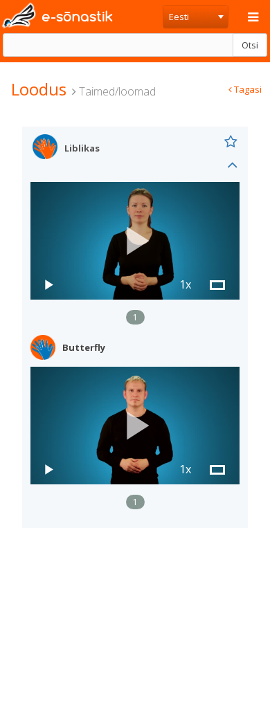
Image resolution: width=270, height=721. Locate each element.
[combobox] (195, 16)
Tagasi (247, 89)
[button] (135, 241)
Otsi (250, 45)
